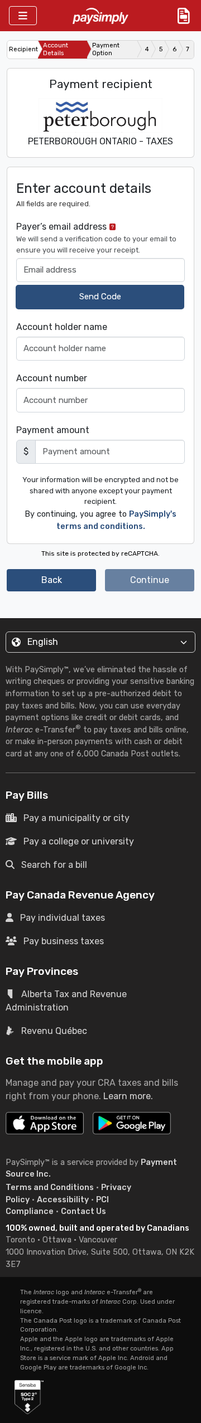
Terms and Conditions (50, 1187)
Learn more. (128, 1096)
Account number (51, 378)
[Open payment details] (183, 16)
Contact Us (83, 1211)
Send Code (100, 297)
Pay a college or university (78, 841)
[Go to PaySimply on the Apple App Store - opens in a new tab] (45, 1123)
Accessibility (63, 1200)
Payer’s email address (96, 237)
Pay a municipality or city (76, 818)
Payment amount (52, 430)
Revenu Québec (54, 1031)
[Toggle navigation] (23, 16)
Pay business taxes (63, 941)
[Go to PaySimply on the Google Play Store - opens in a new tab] (132, 1127)
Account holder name (61, 327)
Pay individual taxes (62, 917)
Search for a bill (54, 864)
